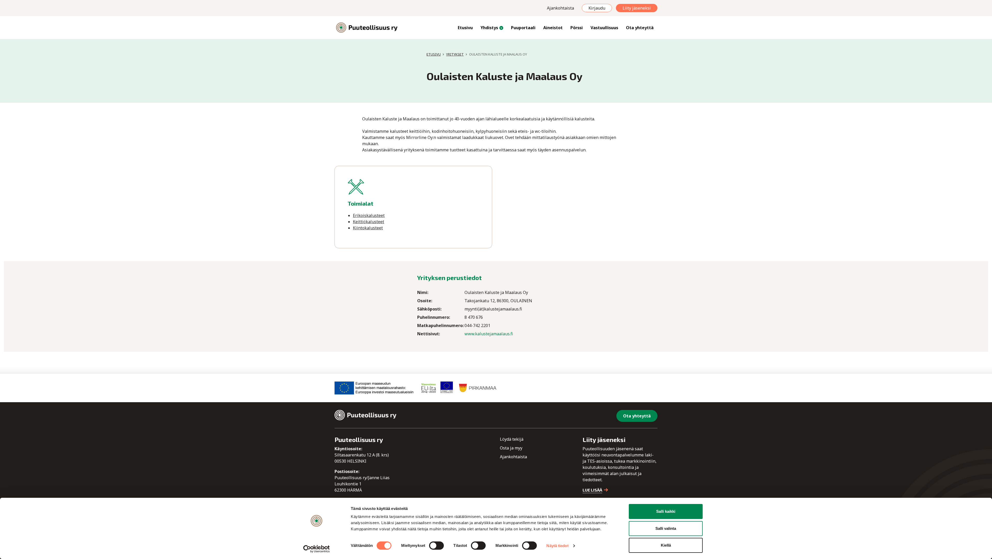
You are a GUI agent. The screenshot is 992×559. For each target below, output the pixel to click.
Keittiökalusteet (368, 221)
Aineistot (553, 27)
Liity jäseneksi (637, 8)
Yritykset (455, 54)
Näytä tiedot (557, 546)
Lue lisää (592, 489)
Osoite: (424, 301)
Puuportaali (523, 27)
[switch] (436, 545)
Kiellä (666, 545)
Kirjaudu (596, 8)
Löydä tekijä (511, 439)
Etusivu (465, 27)
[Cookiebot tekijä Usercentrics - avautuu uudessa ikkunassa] (316, 549)
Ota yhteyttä (640, 27)
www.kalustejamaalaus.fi (488, 334)
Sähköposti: (429, 309)
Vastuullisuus (604, 27)
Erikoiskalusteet (369, 215)
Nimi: (422, 292)
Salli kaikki (665, 511)
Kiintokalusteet (368, 228)
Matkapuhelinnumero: (440, 325)
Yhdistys (489, 27)
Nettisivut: (428, 334)
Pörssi (576, 27)
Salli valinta (665, 528)
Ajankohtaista (560, 8)
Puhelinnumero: (433, 317)
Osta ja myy (511, 448)
